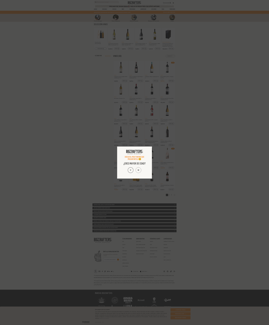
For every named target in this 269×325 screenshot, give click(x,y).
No (138, 170)
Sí (130, 170)
